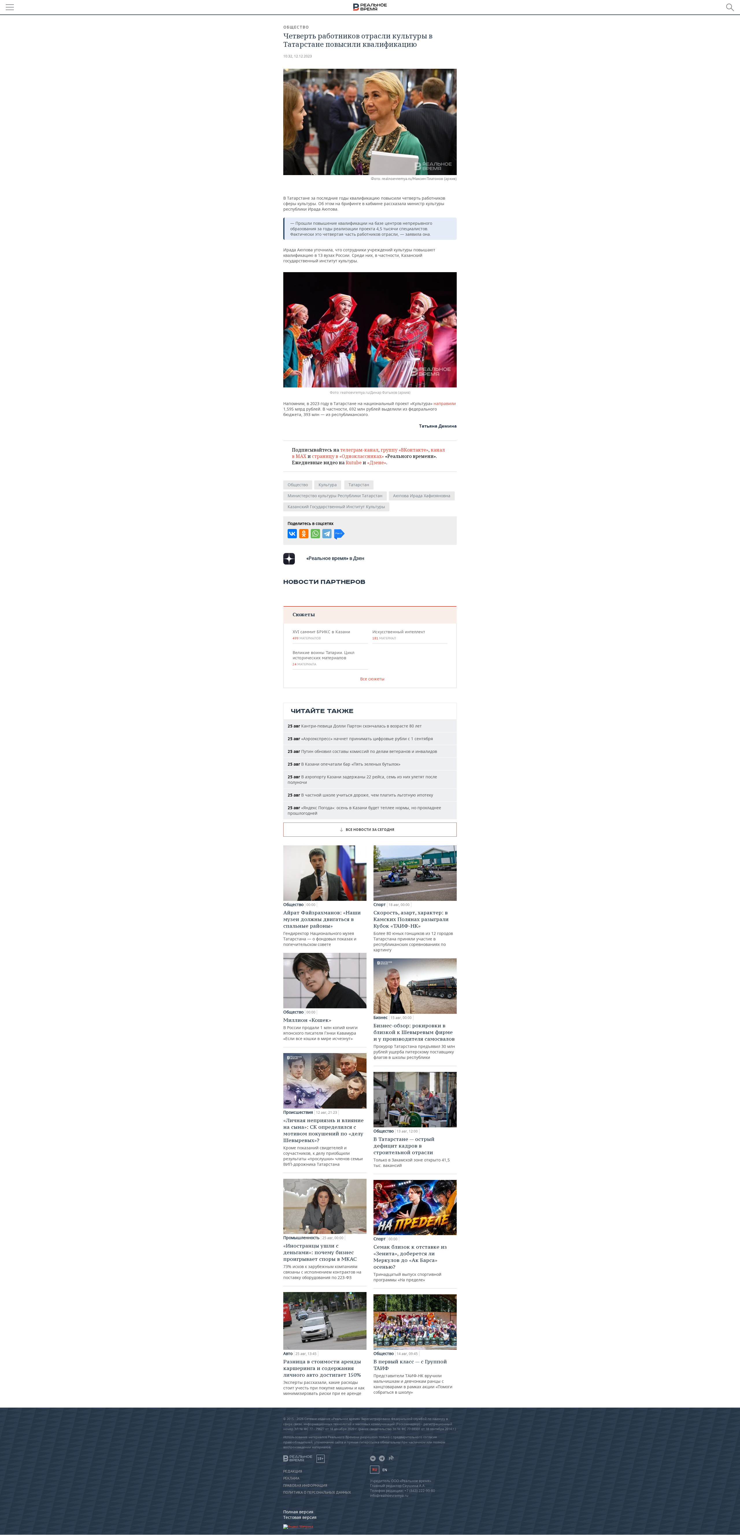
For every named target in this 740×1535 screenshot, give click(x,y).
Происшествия (298, 1112)
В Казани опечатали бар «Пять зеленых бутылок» (344, 764)
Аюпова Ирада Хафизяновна (421, 495)
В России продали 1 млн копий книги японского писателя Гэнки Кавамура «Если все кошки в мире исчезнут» (320, 1029)
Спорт (379, 904)
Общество (296, 27)
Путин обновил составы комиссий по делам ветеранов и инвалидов (362, 751)
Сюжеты (304, 614)
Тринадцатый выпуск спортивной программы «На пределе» (410, 1262)
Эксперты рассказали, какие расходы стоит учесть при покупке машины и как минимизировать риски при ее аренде (324, 1377)
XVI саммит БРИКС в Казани (321, 634)
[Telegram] (327, 533)
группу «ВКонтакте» (404, 450)
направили (445, 403)
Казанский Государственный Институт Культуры (336, 506)
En (384, 1469)
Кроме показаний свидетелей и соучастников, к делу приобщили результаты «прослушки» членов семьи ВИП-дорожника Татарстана (323, 1142)
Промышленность (301, 1237)
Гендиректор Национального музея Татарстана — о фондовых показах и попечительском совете (322, 928)
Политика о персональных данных (317, 1493)
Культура (328, 484)
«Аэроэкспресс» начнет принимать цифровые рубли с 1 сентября (360, 738)
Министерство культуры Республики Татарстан (335, 495)
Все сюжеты (372, 679)
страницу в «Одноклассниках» (348, 456)
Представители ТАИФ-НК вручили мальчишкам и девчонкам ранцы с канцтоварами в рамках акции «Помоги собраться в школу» (412, 1376)
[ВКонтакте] (292, 533)
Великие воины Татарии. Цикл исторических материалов (323, 658)
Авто (288, 1353)
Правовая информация (305, 1486)
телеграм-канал (359, 450)
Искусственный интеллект (398, 634)
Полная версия (298, 1511)
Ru (374, 1469)
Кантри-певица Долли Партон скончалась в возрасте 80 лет (355, 726)
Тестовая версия (300, 1517)
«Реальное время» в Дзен (335, 558)
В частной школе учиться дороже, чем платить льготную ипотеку (360, 795)
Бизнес (380, 1017)
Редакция (292, 1471)
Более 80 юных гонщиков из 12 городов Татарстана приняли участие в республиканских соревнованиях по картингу (413, 931)
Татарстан (359, 484)
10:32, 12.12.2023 (297, 56)
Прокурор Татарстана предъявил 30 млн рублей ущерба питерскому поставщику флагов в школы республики (414, 1041)
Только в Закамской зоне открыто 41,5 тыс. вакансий (411, 1152)
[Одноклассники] (303, 533)
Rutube (354, 462)
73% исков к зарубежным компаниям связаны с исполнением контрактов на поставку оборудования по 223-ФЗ (322, 1261)
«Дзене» (376, 462)
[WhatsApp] (315, 533)
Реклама (291, 1478)
